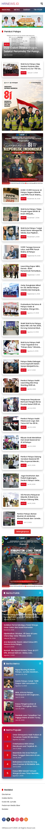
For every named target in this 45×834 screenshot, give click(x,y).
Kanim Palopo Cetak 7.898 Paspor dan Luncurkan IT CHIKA (26, 682)
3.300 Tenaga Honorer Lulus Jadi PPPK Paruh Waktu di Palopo (30, 249)
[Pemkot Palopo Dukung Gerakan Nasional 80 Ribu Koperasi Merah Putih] (11, 461)
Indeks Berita (7, 798)
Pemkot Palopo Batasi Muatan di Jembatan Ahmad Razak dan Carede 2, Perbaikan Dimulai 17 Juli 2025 (28, 518)
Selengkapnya (22, 531)
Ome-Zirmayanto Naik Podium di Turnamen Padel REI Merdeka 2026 (27, 736)
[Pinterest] (13, 819)
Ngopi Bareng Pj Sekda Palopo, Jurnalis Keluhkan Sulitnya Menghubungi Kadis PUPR (27, 671)
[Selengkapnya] (40, 593)
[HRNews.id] (10, 3)
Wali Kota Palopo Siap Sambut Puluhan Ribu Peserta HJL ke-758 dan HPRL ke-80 (31, 67)
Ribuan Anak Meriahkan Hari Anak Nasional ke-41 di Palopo (31, 439)
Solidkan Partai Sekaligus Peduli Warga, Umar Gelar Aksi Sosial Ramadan (21, 626)
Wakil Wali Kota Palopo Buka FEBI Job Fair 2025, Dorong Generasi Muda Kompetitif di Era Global (31, 327)
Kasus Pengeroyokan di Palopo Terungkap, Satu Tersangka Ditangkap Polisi (27, 705)
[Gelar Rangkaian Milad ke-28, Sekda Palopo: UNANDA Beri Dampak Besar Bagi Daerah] (11, 290)
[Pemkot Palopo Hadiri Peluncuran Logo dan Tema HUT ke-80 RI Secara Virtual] (11, 423)
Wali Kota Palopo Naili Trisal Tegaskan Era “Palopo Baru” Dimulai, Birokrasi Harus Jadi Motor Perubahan (30, 347)
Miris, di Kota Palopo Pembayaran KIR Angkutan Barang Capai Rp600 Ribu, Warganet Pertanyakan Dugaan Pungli (27, 693)
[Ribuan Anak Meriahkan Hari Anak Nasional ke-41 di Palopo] (11, 442)
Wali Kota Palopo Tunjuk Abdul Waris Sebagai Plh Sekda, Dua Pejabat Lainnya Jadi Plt (31, 231)
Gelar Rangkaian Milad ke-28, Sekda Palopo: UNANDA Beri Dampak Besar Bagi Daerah (31, 289)
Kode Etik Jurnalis (9, 802)
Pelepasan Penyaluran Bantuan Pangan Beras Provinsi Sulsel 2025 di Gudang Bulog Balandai (31, 403)
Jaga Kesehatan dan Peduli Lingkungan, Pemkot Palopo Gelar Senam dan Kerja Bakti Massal (30, 480)
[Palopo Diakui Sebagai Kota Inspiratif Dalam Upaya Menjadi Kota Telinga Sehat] (11, 366)
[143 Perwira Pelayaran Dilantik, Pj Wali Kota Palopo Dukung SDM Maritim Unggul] (11, 500)
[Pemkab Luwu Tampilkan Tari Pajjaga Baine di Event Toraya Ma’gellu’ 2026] (8, 717)
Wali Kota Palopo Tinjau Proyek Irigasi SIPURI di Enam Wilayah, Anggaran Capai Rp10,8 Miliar (31, 214)
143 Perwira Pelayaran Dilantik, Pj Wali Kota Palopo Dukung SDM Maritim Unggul (30, 498)
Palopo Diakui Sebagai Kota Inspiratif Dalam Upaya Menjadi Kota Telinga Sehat (30, 365)
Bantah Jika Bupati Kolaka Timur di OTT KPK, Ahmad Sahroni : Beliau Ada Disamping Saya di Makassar (21, 651)
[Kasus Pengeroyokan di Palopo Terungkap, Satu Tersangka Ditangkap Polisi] (8, 706)
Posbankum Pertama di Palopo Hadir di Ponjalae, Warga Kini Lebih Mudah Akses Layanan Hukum (31, 309)
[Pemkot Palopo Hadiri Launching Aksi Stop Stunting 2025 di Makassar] (11, 385)
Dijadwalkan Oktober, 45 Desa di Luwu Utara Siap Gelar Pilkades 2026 (20, 634)
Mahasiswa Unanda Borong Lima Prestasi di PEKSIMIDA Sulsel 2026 (27, 763)
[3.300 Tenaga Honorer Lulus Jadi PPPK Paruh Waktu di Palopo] (11, 252)
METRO (6, 44)
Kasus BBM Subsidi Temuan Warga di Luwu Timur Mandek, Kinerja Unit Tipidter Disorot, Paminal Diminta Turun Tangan (26, 772)
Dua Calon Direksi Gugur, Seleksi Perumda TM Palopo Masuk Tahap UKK (22, 49)
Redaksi (5, 809)
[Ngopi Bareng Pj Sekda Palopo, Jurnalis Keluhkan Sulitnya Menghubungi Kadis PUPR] (8, 672)
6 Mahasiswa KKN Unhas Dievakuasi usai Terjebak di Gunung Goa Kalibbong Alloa (26, 745)
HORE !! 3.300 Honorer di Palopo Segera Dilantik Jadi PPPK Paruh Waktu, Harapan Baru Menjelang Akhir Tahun (31, 195)
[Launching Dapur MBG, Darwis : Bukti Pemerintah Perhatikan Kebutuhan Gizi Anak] (11, 271)
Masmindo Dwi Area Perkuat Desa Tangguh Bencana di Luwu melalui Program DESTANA (27, 754)
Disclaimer (6, 794)
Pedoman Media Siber (11, 805)
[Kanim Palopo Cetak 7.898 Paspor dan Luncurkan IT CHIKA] (8, 683)
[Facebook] (4, 819)
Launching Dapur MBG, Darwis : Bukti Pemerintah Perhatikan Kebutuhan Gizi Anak (30, 269)
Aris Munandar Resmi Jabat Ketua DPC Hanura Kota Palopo (21, 643)
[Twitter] (8, 819)
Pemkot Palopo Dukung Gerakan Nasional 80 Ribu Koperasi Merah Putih (31, 460)
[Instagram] (17, 819)
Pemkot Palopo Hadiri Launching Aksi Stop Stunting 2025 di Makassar (30, 384)
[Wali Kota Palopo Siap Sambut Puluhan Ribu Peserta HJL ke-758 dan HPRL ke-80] (11, 69)
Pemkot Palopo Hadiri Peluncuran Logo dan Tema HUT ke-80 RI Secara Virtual (30, 422)
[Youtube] (22, 819)
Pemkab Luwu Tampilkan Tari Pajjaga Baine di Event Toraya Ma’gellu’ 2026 (28, 716)
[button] (41, 3)
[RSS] (26, 819)
